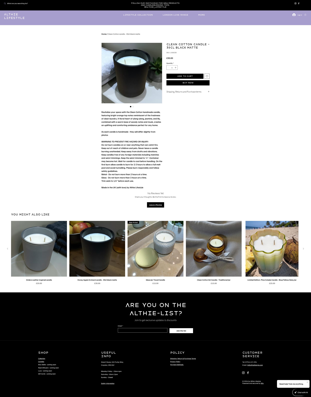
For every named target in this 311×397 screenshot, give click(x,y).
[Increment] (175, 67)
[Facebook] (299, 3)
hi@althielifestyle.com (255, 365)
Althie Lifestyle (14, 16)
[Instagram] (295, 3)
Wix (262, 383)
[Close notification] (307, 382)
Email (120, 326)
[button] (305, 15)
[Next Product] (303, 248)
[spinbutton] (172, 67)
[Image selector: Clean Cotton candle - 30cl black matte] (130, 106)
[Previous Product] (7, 248)
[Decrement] (168, 67)
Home (103, 34)
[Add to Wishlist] (207, 76)
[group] (155, 253)
